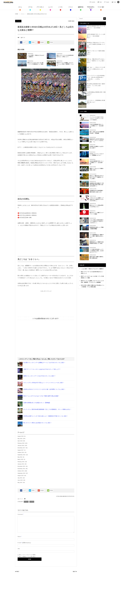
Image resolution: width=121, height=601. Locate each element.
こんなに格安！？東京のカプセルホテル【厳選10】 (92, 268)
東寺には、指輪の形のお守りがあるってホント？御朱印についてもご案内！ (96, 177)
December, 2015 (21, 466)
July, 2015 (20, 477)
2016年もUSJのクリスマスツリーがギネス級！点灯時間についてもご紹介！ (44, 389)
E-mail (19, 542)
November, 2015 (21, 468)
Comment (20, 514)
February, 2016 (21, 461)
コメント (21, 498)
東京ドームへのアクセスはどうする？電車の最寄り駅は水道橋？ (41, 396)
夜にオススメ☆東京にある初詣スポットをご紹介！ (37, 422)
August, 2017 (21, 450)
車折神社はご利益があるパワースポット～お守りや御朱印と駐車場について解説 (96, 44)
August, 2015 (21, 475)
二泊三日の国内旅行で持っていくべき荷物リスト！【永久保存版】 (96, 126)
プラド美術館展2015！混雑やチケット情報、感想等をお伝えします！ (97, 236)
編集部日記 (80, 7)
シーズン (60, 7)
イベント (70, 7)
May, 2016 (20, 457)
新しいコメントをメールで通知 (27, 554)
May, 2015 (20, 482)
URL (19, 548)
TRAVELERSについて (90, 7)
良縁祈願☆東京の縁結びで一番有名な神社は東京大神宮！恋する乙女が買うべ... (96, 185)
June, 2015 (20, 480)
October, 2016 (21, 452)
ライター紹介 (101, 7)
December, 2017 (21, 447)
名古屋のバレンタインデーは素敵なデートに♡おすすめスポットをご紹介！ (44, 362)
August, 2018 (21, 436)
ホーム (20, 7)
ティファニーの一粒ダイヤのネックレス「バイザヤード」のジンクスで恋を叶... (96, 118)
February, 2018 (21, 443)
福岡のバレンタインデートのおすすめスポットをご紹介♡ (39, 376)
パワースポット (40, 7)
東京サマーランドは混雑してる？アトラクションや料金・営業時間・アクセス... (65, 64)
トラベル (30, 7)
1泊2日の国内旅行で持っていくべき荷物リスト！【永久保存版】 (97, 163)
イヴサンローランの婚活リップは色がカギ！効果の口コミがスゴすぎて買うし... (96, 199)
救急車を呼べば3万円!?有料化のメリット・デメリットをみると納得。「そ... (97, 141)
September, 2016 (21, 454)
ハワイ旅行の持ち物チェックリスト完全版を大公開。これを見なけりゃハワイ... (96, 251)
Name (19, 536)
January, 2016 (21, 464)
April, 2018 (20, 440)
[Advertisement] (46, 116)
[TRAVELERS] (8, 2)
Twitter (33, 42)
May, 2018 (20, 438)
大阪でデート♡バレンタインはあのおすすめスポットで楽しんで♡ (41, 369)
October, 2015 (21, 471)
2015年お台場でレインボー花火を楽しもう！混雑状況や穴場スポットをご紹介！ (45, 416)
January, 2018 (21, 445)
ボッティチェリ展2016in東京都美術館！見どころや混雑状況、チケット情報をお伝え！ (47, 409)
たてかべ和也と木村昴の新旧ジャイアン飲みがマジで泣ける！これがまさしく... (96, 221)
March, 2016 (20, 459)
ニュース (50, 7)
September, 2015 (21, 473)
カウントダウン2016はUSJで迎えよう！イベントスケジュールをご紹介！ (43, 382)
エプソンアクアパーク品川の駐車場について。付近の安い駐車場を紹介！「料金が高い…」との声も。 (96, 77)
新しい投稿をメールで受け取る (27, 556)
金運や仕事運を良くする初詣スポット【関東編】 (37, 402)
